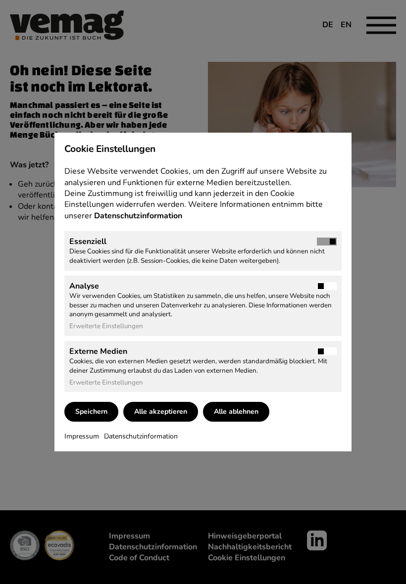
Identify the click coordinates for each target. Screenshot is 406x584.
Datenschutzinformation (139, 215)
